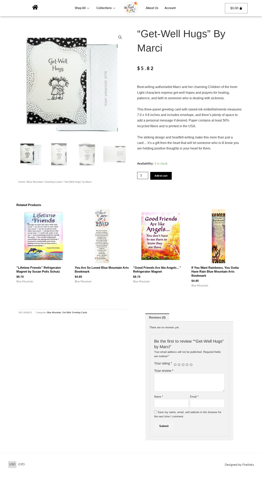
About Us (152, 8)
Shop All (80, 8)
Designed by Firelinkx (239, 464)
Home (21, 182)
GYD (21, 464)
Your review (163, 370)
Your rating (163, 363)
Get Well (66, 312)
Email (194, 396)
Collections (104, 8)
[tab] (157, 317)
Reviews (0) (157, 317)
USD (12, 464)
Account (170, 8)
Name (158, 396)
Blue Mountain (35, 182)
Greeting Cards (53, 182)
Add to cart (161, 175)
